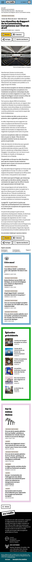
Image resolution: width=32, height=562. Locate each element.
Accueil (3, 8)
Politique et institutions (8, 15)
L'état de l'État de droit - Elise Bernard (12, 11)
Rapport (28, 250)
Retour (7, 507)
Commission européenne (16, 250)
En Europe (8, 464)
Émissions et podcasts (7, 9)
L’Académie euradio (15, 540)
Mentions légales (14, 542)
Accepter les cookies (20, 559)
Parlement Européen (4, 250)
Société (8, 441)
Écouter (7, 34)
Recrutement (13, 539)
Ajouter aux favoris (22, 39)
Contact (12, 537)
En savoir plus (11, 557)
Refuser (7, 559)
